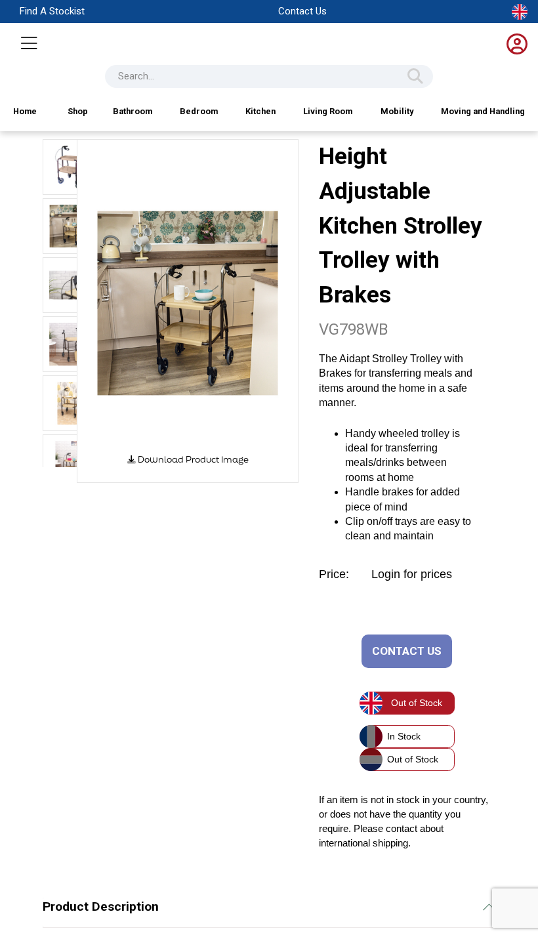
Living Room (327, 111)
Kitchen (260, 111)
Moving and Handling (483, 111)
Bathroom (132, 111)
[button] (106, 311)
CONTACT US (407, 650)
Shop (78, 111)
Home (25, 111)
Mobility (397, 111)
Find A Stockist (52, 11)
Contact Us (302, 11)
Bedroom (199, 111)
